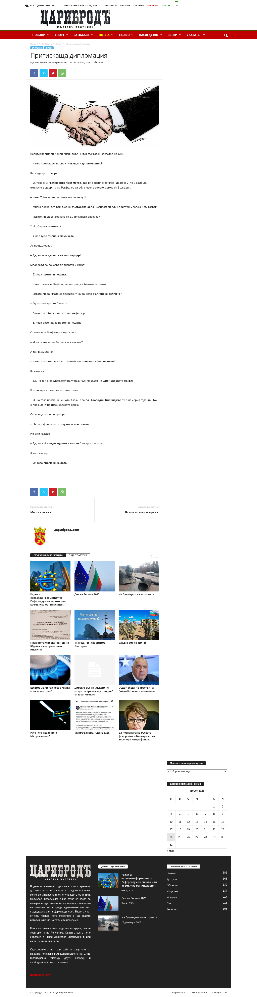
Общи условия (199, 992)
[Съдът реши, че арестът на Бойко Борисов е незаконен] (139, 670)
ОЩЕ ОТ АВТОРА (78, 555)
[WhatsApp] (62, 73)
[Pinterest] (53, 73)
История (172, 897)
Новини (39, 35)
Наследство (148, 35)
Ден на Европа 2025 (86, 594)
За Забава (81, 35)
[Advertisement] (185, 19)
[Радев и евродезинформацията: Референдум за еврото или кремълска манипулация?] (50, 576)
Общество (173, 885)
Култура (172, 879)
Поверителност (178, 992)
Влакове (125, 5)
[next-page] (157, 555)
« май (170, 850)
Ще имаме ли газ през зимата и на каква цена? (50, 689)
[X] (44, 73)
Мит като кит (40, 512)
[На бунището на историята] (139, 576)
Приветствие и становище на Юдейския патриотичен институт (49, 646)
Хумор (59, 43)
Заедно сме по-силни (132, 642)
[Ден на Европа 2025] (94, 576)
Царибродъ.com (57, 62)
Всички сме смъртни (142, 512)
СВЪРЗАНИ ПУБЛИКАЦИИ (48, 555)
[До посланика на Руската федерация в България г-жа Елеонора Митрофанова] (139, 715)
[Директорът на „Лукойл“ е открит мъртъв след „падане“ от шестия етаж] (94, 670)
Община (139, 5)
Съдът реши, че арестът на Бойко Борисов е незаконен (137, 689)
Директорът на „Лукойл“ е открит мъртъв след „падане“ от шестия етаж (93, 691)
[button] (225, 35)
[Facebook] (34, 73)
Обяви (172, 35)
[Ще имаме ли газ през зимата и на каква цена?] (50, 670)
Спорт (59, 35)
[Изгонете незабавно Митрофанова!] (50, 715)
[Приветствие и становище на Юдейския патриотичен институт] (50, 625)
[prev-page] (152, 555)
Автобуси (111, 5)
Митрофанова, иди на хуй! (92, 732)
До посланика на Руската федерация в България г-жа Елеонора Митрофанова (137, 736)
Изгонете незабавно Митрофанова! (43, 734)
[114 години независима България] (94, 625)
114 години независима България (90, 644)
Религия (171, 909)
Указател (194, 35)
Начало (34, 43)
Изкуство (172, 891)
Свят (169, 903)
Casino (124, 35)
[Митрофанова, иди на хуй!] (94, 715)
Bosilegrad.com (219, 992)
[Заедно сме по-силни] (139, 625)
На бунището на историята (136, 594)
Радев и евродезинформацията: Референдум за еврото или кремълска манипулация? (48, 599)
